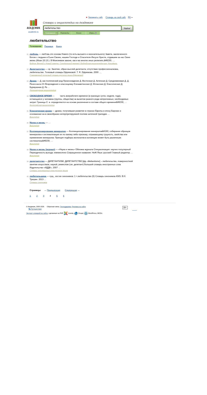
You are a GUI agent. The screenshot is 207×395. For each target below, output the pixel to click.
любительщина (38, 176)
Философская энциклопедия (42, 105)
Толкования (50, 33)
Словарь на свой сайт (116, 17)
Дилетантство (37, 69)
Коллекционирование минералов (48, 131)
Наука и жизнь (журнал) (42, 149)
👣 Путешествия (35, 209)
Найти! (127, 28)
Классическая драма (41, 111)
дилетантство (37, 161)
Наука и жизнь (37, 122)
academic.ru (33, 32)
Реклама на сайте (79, 206)
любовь (34, 54)
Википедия (34, 117)
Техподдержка (65, 206)
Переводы (64, 33)
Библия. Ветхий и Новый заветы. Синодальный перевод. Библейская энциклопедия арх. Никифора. (73, 64)
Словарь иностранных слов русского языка (49, 171)
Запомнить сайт (95, 17)
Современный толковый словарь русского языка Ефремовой (56, 75)
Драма (33, 81)
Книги (78, 33)
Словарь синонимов (38, 182)
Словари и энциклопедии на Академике (68, 22)
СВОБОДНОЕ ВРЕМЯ (41, 96)
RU (129, 17)
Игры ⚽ (93, 33)
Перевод (48, 46)
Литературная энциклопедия (43, 90)
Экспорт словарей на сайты (37, 213)
